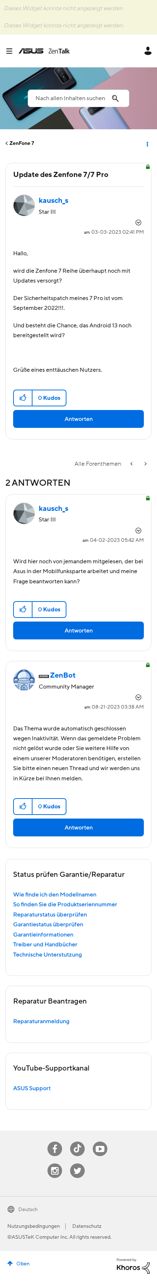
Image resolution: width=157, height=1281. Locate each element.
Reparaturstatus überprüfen (50, 914)
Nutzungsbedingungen (33, 1226)
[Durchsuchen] (12, 51)
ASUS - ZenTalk (44, 51)
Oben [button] (23, 1264)
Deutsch (28, 1209)
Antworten (79, 419)
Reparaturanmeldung (41, 1021)
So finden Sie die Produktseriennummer (65, 904)
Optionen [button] (147, 143)
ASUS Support (32, 1088)
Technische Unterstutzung (47, 954)
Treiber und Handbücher (45, 944)
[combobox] (78, 98)
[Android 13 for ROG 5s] (145, 464)
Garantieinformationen (43, 934)
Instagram (55, 1163)
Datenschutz (87, 1226)
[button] (23, 398)
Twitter (77, 1163)
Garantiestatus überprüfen (48, 924)
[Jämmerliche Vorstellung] (132, 464)
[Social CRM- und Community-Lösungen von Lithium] (133, 1265)
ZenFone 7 (21, 143)
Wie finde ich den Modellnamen (54, 894)
